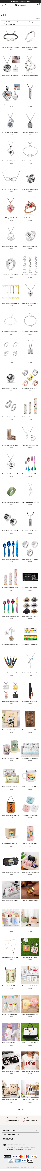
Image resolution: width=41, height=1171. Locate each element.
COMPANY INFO (9, 1130)
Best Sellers (9, 22)
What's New (18, 22)
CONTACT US (8, 1139)
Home (2, 9)
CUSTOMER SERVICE (11, 1135)
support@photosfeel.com (18, 1144)
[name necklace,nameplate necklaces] (20, 5)
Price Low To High (29, 22)
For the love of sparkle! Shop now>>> (20, 1)
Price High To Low (11, 24)
